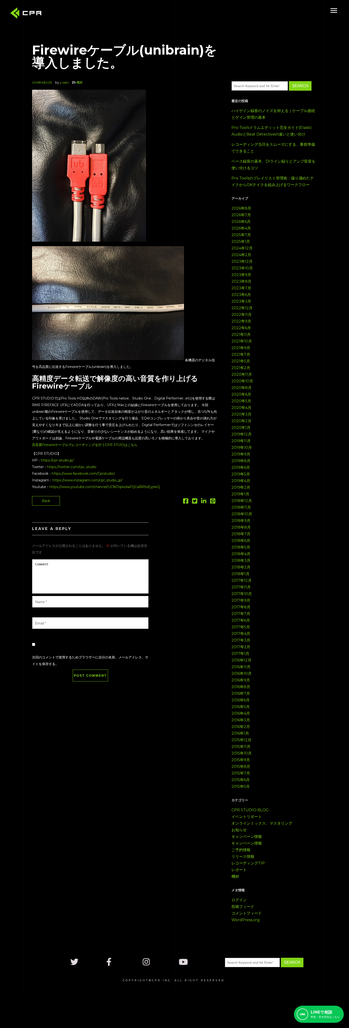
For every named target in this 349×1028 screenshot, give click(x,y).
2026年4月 (241, 228)
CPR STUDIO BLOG (250, 810)
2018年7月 (240, 534)
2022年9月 (241, 321)
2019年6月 (240, 467)
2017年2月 (240, 647)
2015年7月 (240, 773)
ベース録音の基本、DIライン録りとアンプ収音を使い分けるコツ (273, 164)
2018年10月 (241, 514)
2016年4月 (240, 713)
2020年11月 (241, 374)
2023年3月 (241, 301)
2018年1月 (240, 574)
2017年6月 (240, 620)
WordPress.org (245, 920)
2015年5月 (240, 786)
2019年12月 (241, 434)
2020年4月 (241, 407)
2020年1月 (240, 427)
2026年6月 (241, 221)
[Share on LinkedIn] (203, 502)
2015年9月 (240, 760)
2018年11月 (241, 507)
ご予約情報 (240, 850)
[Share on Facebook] (185, 502)
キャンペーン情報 (246, 836)
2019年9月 (240, 454)
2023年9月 (241, 274)
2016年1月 (240, 733)
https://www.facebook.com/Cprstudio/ (83, 473)
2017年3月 (240, 640)
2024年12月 (242, 248)
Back (46, 501)
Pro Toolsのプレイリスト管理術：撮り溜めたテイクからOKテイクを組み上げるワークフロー (272, 181)
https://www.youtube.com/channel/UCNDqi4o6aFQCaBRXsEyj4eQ (104, 487)
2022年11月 (241, 314)
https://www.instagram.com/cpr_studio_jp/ (87, 480)
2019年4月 (240, 481)
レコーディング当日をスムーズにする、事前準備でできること (273, 147)
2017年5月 (240, 627)
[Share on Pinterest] (212, 502)
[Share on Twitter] (194, 502)
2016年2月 (240, 726)
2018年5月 (240, 547)
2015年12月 (241, 740)
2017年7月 (240, 613)
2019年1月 (240, 494)
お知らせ (239, 830)
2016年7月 (240, 693)
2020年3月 (241, 414)
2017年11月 (241, 587)
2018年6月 (240, 540)
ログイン (239, 900)
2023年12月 (242, 261)
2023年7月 (241, 288)
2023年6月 (241, 294)
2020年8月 (241, 387)
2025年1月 (240, 241)
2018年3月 (240, 560)
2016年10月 (241, 673)
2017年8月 (240, 607)
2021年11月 (241, 334)
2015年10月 (241, 753)
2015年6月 (240, 780)
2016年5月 (240, 706)
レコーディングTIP (248, 863)
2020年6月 (241, 394)
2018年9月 (240, 520)
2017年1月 (240, 653)
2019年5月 (240, 474)
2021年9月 (240, 348)
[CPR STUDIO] (27, 14)
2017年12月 (241, 580)
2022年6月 (241, 328)
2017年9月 (240, 600)
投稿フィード (242, 906)
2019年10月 (241, 447)
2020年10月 (242, 381)
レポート (239, 870)
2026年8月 (241, 208)
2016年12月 (241, 660)
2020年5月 (241, 401)
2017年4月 (240, 633)
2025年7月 (241, 235)
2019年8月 (240, 461)
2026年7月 (241, 215)
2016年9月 (240, 680)
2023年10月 (242, 268)
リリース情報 (242, 856)
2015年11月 (240, 746)
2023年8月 (241, 281)
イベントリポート (246, 816)
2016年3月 (240, 720)
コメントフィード (246, 913)
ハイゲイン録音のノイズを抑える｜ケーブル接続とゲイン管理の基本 (273, 114)
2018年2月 (240, 567)
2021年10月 (241, 341)
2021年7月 (240, 354)
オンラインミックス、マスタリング (261, 823)
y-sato (64, 82)
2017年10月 (241, 593)
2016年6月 (240, 700)
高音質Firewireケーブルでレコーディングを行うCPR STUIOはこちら (84, 445)
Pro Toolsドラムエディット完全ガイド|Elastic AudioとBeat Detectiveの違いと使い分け (271, 130)
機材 (79, 82)
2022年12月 (242, 308)
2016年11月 (240, 667)
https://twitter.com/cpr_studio (71, 467)
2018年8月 (241, 527)
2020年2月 (241, 421)
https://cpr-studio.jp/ (57, 460)
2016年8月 (240, 687)
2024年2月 (241, 255)
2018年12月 (241, 500)
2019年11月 (241, 441)
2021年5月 (240, 361)
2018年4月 (240, 554)
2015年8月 (240, 766)
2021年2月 (240, 368)
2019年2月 (240, 487)
